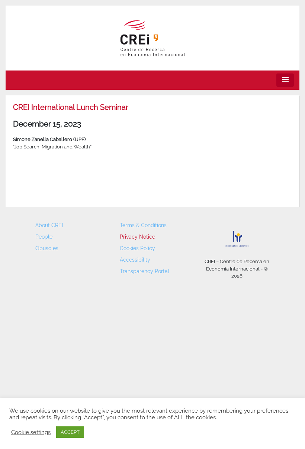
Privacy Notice (137, 237)
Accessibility (135, 260)
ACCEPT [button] (70, 432)
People (43, 237)
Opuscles (46, 248)
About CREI (49, 225)
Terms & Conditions (143, 225)
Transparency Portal (144, 271)
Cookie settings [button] (31, 432)
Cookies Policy (137, 248)
